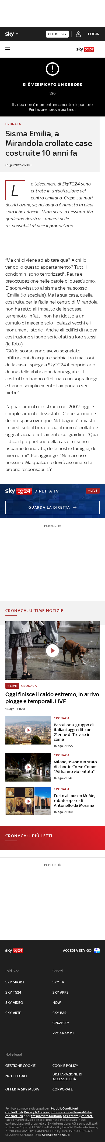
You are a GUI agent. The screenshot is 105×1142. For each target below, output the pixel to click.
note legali (16, 1076)
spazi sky (60, 1023)
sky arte (13, 1013)
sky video (14, 1003)
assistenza (71, 1116)
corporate (62, 1089)
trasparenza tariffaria (46, 1116)
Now (56, 1003)
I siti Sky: (12, 971)
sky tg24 (13, 992)
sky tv (58, 982)
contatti (87, 1116)
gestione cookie (20, 1066)
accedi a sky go (77, 950)
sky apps (60, 992)
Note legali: (14, 1054)
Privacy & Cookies (37, 1112)
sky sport (14, 982)
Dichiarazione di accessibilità (67, 1076)
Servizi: (58, 971)
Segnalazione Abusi (56, 1135)
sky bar (59, 1013)
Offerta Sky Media (22, 1089)
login (94, 34)
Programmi (63, 1033)
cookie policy (65, 1066)
